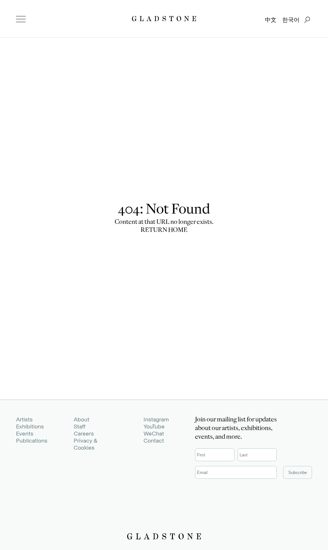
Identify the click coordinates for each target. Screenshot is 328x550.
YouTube (154, 426)
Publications (31, 440)
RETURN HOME (164, 230)
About (81, 419)
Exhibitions (30, 426)
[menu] (21, 19)
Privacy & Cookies (85, 444)
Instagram (156, 419)
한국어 (290, 19)
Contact (154, 440)
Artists (24, 419)
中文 (270, 19)
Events (24, 433)
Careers (84, 433)
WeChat (154, 433)
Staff (79, 426)
